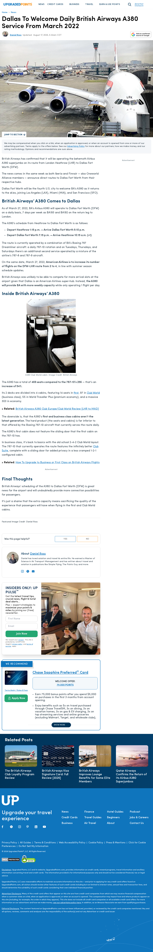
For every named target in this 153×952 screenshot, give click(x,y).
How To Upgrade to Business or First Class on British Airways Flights (58, 462)
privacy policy (17, 644)
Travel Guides (92, 817)
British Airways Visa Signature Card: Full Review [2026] (55, 774)
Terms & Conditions (45, 843)
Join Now (21, 634)
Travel (89, 4)
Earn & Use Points (109, 4)
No (87, 539)
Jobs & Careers (139, 817)
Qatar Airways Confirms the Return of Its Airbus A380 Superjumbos (131, 776)
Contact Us (137, 823)
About (111, 823)
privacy (21, 640)
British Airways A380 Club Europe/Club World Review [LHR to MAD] (57, 409)
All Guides (25, 843)
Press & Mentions (115, 843)
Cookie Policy (95, 843)
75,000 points (65, 685)
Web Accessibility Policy (72, 843)
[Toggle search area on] (129, 4)
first (76, 393)
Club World (93, 393)
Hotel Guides (115, 812)
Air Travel (90, 823)
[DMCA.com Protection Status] (11, 860)
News (41, 4)
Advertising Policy (76, 146)
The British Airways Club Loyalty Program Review (19, 774)
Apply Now (18, 698)
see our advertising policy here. (67, 903)
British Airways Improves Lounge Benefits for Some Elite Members (94, 776)
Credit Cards (55, 4)
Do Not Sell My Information (33, 846)
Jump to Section (13, 135)
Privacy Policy (9, 843)
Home (4, 12)
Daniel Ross (16, 35)
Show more (59, 725)
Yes (65, 539)
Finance (89, 812)
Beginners (113, 817)
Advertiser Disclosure (139, 5)
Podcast (135, 812)
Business (74, 4)
